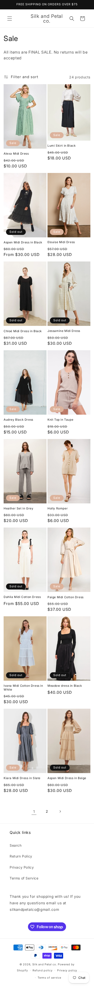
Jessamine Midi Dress (63, 331)
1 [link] (34, 811)
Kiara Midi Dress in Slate (22, 778)
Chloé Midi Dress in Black (23, 331)
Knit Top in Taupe (60, 419)
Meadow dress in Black (64, 685)
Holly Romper (57, 508)
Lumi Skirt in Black (61, 145)
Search (16, 845)
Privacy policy (67, 970)
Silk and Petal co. (44, 964)
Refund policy (42, 970)
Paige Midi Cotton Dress (65, 597)
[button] (9, 18)
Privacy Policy (22, 867)
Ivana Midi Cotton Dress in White (23, 687)
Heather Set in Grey (18, 508)
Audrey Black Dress (18, 419)
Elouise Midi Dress (61, 242)
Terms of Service (24, 878)
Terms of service (49, 977)
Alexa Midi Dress (16, 153)
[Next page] (60, 811)
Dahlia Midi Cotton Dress (22, 597)
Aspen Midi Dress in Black (23, 242)
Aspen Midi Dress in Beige (66, 778)
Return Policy (21, 856)
